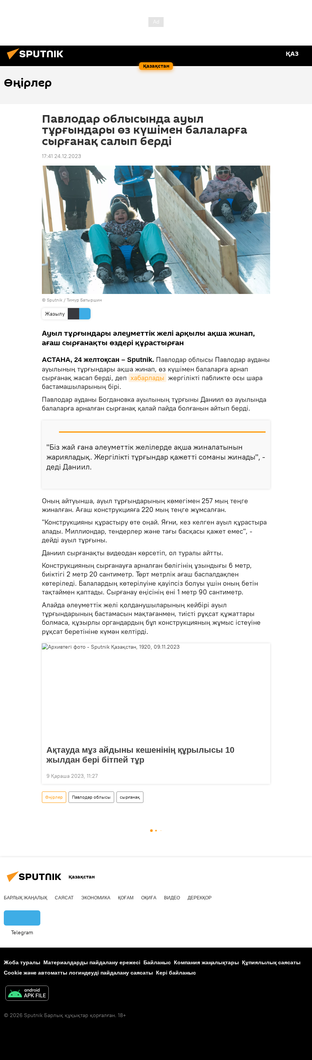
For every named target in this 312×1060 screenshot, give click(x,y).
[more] (261, 480)
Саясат (64, 897)
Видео (172, 897)
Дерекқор (200, 897)
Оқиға (148, 897)
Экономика (95, 897)
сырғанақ (130, 797)
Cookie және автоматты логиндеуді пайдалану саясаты (78, 973)
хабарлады (147, 377)
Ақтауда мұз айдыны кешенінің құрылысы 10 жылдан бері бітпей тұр (140, 755)
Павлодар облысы (91, 797)
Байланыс (157, 962)
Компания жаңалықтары (206, 962)
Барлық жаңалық (25, 897)
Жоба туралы (22, 962)
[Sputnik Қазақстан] (37, 60)
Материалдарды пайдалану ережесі (91, 962)
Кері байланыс (176, 973)
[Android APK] (27, 994)
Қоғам (126, 897)
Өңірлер (54, 797)
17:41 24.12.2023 (61, 156)
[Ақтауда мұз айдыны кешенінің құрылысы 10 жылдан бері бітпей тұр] (156, 692)
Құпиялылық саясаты (271, 962)
